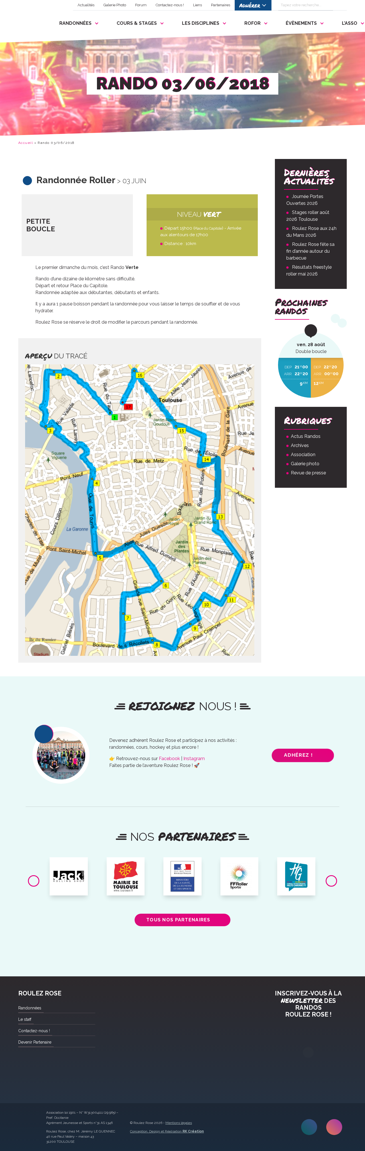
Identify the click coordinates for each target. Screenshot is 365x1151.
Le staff (24, 1019)
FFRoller (239, 864)
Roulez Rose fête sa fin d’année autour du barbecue (310, 251)
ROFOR (252, 23)
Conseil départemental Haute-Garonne (296, 868)
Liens (197, 5)
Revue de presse (308, 472)
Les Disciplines (200, 23)
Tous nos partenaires (178, 920)
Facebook (169, 758)
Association (303, 454)
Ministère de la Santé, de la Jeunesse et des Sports (182, 870)
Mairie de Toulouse (125, 866)
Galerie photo (305, 463)
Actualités (86, 5)
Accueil (25, 143)
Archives (300, 445)
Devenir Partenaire (34, 1042)
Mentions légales (178, 1123)
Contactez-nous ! (170, 5)
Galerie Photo (115, 5)
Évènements (301, 23)
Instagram (194, 758)
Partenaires (220, 5)
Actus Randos (306, 436)
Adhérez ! (299, 755)
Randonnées (75, 23)
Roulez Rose (32, 22)
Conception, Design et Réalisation (167, 1131)
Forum (141, 5)
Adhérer (249, 5)
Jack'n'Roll (68, 864)
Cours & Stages (137, 23)
